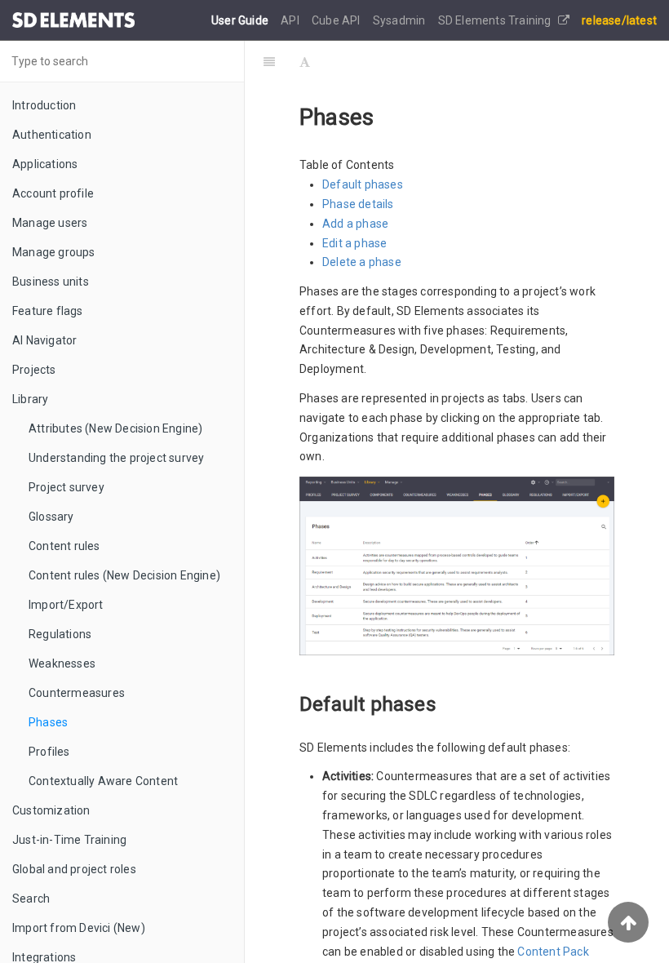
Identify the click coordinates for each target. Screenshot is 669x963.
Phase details (358, 204)
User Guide (241, 20)
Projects (34, 369)
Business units (50, 281)
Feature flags (47, 310)
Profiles (49, 751)
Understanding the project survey (116, 457)
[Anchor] (446, 702)
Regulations (60, 634)
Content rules (64, 546)
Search (31, 898)
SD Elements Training (496, 20)
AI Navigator (44, 340)
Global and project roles (74, 869)
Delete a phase (361, 261)
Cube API (337, 20)
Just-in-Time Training (69, 839)
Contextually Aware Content (103, 781)
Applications (45, 164)
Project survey (66, 487)
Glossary (51, 516)
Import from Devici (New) (78, 927)
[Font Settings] (304, 61)
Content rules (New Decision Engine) (124, 575)
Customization (51, 810)
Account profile (53, 193)
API (291, 20)
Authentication (51, 134)
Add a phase (355, 223)
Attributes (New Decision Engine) (115, 428)
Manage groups (53, 252)
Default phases (362, 184)
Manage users (49, 222)
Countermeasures (77, 692)
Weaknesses (62, 663)
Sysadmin (400, 20)
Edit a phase (354, 243)
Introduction (44, 105)
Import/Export (66, 604)
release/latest (619, 20)
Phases (48, 722)
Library (30, 399)
